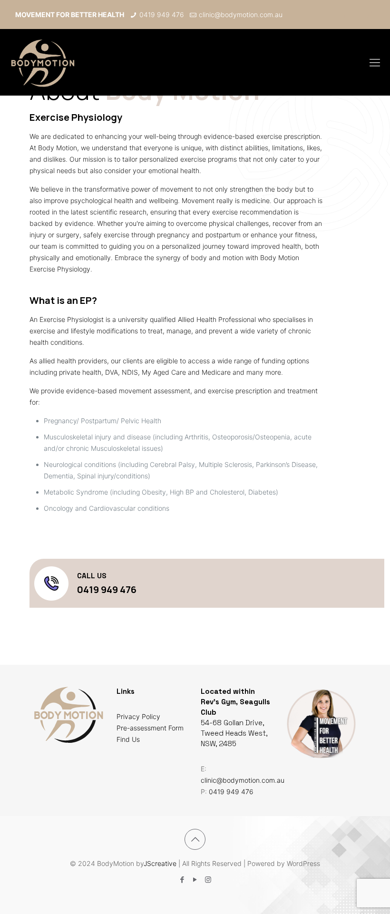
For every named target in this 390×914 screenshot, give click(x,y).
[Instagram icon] (370, 14)
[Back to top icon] (195, 839)
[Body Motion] (42, 62)
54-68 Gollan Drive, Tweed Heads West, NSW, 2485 (234, 733)
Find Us (128, 739)
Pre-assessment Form (150, 728)
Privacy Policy (138, 716)
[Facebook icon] (344, 14)
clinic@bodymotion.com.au (241, 14)
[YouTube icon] (357, 14)
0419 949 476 (161, 14)
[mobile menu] (375, 62)
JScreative (160, 863)
